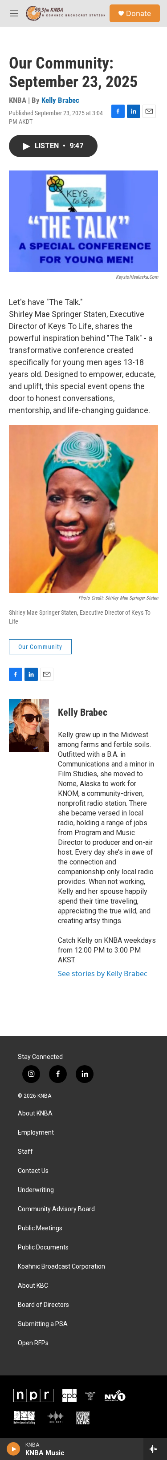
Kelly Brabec (60, 100)
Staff (25, 1151)
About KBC (33, 1285)
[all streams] (155, 1449)
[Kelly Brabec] (29, 725)
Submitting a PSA (43, 1324)
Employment (36, 1132)
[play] (13, 1448)
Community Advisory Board (56, 1209)
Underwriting (36, 1190)
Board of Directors (43, 1305)
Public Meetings (40, 1228)
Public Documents (43, 1247)
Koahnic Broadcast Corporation (61, 1266)
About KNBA (35, 1113)
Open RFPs (33, 1343)
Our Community (40, 646)
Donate (138, 13)
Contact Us (33, 1171)
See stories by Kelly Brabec (102, 973)
